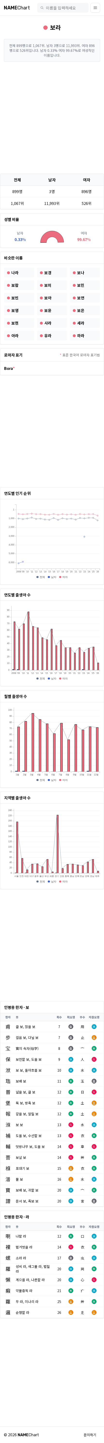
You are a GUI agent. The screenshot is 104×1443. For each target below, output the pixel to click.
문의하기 (90, 1434)
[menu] (95, 8)
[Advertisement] (52, 118)
